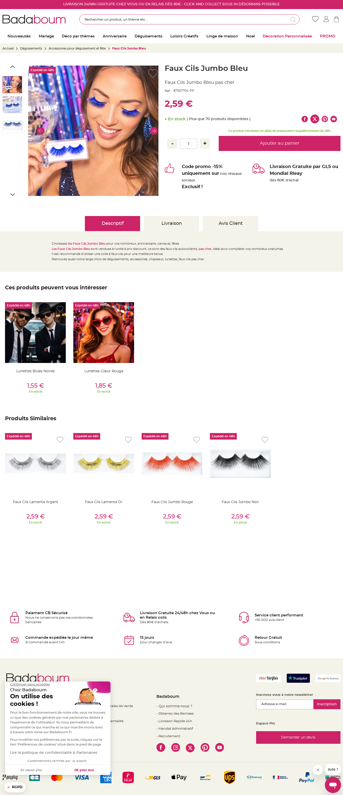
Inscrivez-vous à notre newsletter (284, 695)
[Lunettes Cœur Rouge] (103, 332)
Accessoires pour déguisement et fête (77, 48)
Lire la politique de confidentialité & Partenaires (53, 753)
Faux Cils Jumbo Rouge (172, 502)
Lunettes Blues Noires (35, 371)
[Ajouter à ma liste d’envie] (60, 309)
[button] (40, 131)
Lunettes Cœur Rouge (103, 371)
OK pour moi (84, 770)
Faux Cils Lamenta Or (104, 502)
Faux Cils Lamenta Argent (35, 502)
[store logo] (34, 19)
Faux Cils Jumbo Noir (240, 502)
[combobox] (189, 19)
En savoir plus (31, 770)
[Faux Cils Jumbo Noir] (240, 463)
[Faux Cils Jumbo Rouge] (172, 463)
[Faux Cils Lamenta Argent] (35, 463)
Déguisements (31, 48)
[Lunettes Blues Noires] (35, 332)
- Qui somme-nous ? (174, 706)
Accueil (8, 48)
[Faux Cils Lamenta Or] (103, 463)
